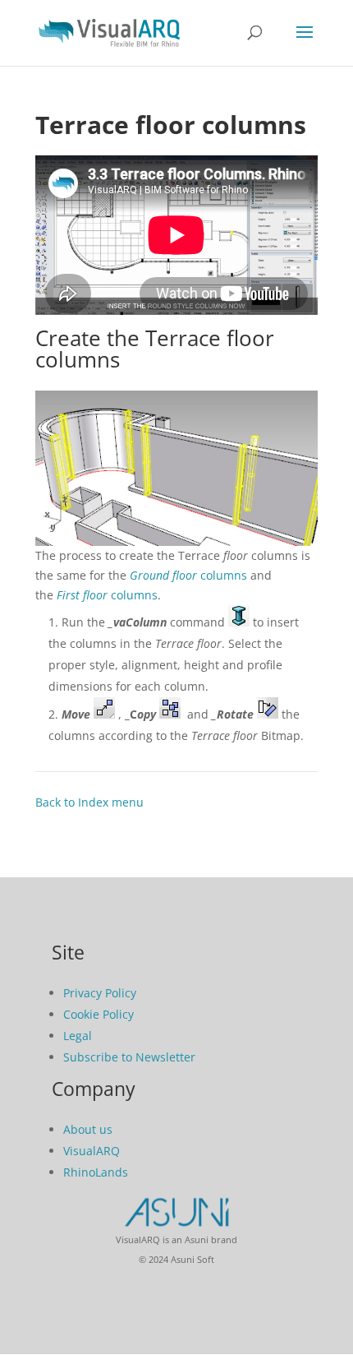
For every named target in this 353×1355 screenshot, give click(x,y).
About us (87, 1129)
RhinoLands (95, 1172)
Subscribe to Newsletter (129, 1057)
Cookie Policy (98, 1014)
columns (188, 575)
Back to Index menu (89, 802)
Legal (77, 1035)
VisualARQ (91, 1150)
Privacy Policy (99, 993)
